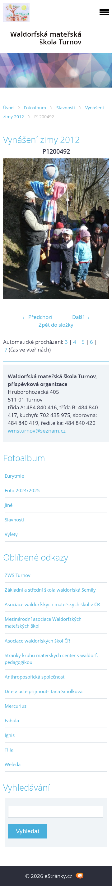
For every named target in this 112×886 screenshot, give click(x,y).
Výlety (11, 534)
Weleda (13, 764)
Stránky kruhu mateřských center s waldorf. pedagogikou (51, 658)
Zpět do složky (56, 324)
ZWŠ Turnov (17, 575)
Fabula (12, 720)
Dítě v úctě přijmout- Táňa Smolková (43, 691)
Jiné (8, 505)
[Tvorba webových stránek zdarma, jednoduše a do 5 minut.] (79, 875)
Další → (81, 316)
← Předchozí (37, 316)
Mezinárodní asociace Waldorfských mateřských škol (43, 622)
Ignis (10, 735)
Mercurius (15, 706)
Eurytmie (14, 476)
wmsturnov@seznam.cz (37, 430)
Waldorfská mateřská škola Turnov (46, 38)
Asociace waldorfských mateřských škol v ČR (52, 604)
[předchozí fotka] (13, 228)
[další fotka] (99, 228)
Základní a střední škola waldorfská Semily (50, 590)
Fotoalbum (35, 108)
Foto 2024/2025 (22, 490)
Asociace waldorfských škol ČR (37, 641)
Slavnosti (65, 108)
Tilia (9, 750)
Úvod (8, 108)
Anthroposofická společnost (34, 677)
